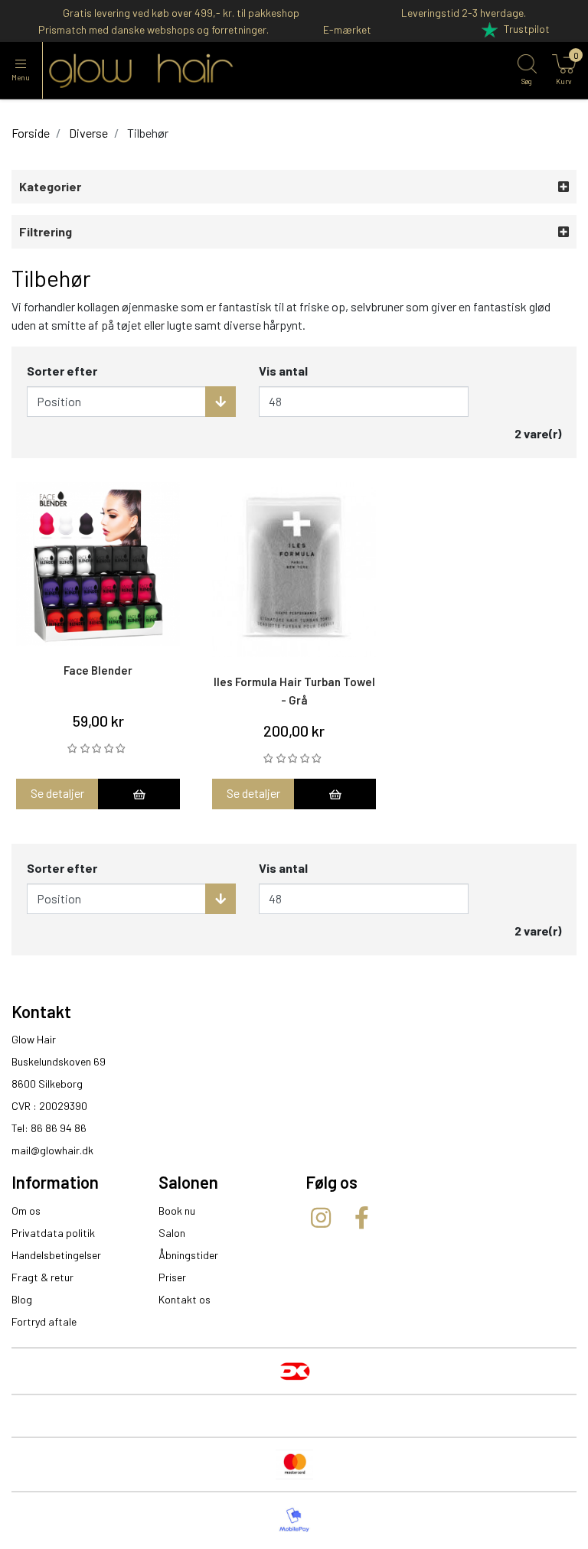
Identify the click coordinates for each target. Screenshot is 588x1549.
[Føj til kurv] (139, 794)
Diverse (88, 132)
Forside (30, 132)
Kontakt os (184, 1299)
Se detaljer (57, 793)
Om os (26, 1210)
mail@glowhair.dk (52, 1150)
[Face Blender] (98, 564)
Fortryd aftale (44, 1321)
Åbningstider (188, 1254)
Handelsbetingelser (56, 1254)
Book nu (176, 1210)
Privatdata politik (53, 1232)
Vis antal (283, 370)
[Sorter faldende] (220, 401)
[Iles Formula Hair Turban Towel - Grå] (294, 569)
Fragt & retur (42, 1277)
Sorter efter (62, 370)
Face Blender (98, 670)
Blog (21, 1299)
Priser (172, 1277)
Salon (171, 1232)
